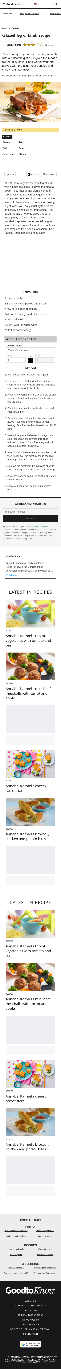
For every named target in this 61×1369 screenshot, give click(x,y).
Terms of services (38, 527)
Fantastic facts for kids (16, 1236)
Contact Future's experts (30, 1305)
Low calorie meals (45, 1255)
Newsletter (50, 174)
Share (11, 174)
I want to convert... (14, 346)
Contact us (30, 1310)
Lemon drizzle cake (16, 1249)
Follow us (35, 174)
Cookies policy (30, 1324)
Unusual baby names (45, 1231)
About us (30, 1301)
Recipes (15, 28)
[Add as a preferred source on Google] (30, 1344)
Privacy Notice (40, 530)
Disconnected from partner (45, 1273)
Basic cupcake (16, 1255)
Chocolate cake (45, 1249)
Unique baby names (29, 13)
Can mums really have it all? (16, 1273)
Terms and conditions (30, 1315)
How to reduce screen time (16, 1231)
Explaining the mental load (45, 1268)
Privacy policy (30, 1320)
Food (4, 28)
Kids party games (45, 1236)
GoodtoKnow (12, 75)
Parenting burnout (16, 1268)
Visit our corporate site (40, 1357)
